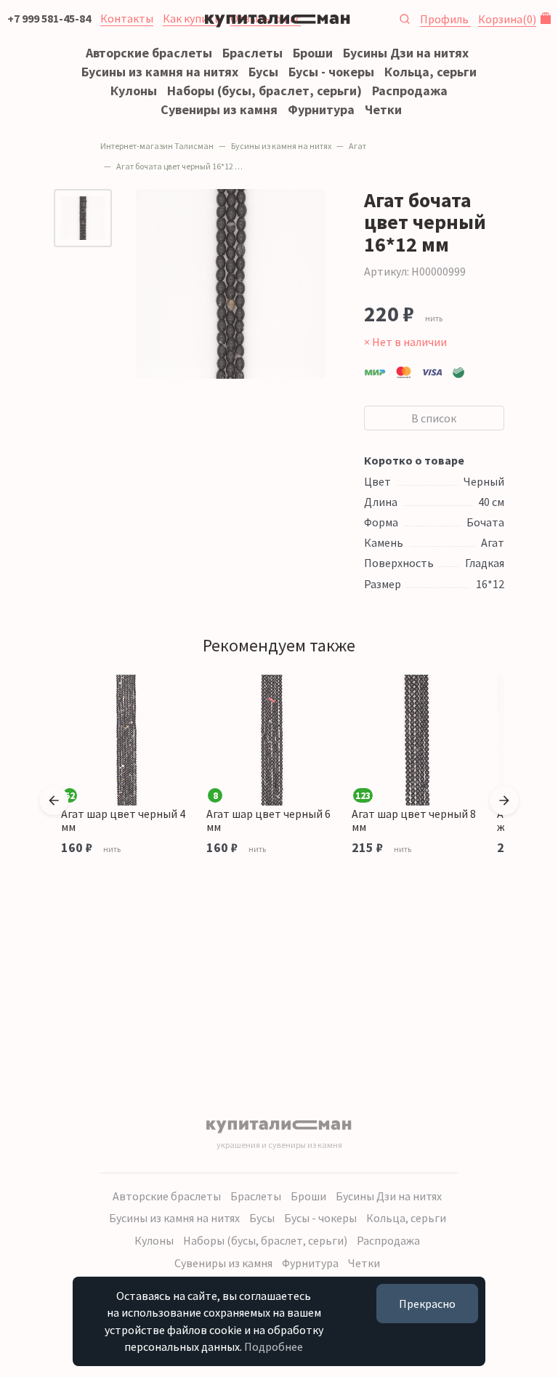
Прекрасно (427, 1303)
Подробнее (273, 1346)
